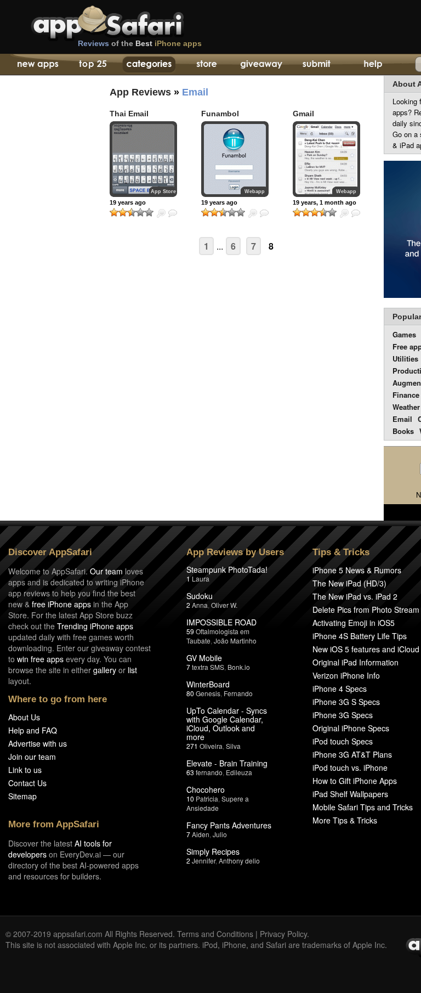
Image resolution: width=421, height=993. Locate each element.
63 (190, 772)
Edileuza (239, 772)
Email (402, 419)
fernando (209, 772)
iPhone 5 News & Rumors (356, 570)
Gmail (303, 113)
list (132, 669)
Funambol (220, 113)
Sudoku (199, 595)
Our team (106, 571)
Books (403, 431)
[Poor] (122, 212)
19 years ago (128, 202)
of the (140, 43)
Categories (148, 65)
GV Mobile (204, 657)
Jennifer (203, 860)
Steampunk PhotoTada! (227, 569)
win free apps (40, 658)
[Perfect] (149, 212)
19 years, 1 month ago (324, 202)
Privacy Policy (283, 933)
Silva (233, 746)
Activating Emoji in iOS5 (353, 622)
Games (404, 334)
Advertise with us (37, 743)
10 (190, 798)
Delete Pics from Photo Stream (365, 609)
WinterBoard (208, 684)
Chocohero (205, 789)
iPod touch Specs (342, 741)
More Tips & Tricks (344, 820)
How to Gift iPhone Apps (354, 780)
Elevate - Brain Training (227, 763)
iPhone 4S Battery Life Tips (359, 635)
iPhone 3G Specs (342, 714)
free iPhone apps (61, 604)
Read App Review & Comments (172, 213)
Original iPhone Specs (350, 728)
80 (190, 693)
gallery (104, 669)
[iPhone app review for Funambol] (235, 159)
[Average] (131, 212)
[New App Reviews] (37, 65)
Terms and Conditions (215, 933)
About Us (24, 717)
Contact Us (27, 782)
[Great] (140, 212)
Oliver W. (224, 605)
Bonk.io (238, 667)
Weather (406, 407)
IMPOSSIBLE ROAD (221, 622)
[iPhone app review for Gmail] (326, 159)
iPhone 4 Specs (339, 688)
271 (192, 746)
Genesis (208, 693)
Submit (316, 65)
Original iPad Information (355, 662)
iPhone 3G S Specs (346, 701)
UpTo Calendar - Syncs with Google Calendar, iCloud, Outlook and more (226, 723)
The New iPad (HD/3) (349, 583)
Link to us (25, 769)
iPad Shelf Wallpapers (350, 793)
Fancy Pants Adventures (228, 825)
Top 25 (93, 65)
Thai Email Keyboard (129, 118)
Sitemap (22, 796)
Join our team (32, 756)
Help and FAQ (32, 730)
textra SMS (208, 667)
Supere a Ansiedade (217, 803)
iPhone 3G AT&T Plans (352, 754)
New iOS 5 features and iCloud (365, 649)
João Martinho (235, 640)
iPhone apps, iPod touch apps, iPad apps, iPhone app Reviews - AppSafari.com (130, 21)
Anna (200, 605)
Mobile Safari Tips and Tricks (362, 807)
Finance (405, 395)
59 (190, 631)
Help (372, 65)
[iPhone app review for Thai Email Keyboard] (143, 159)
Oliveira (211, 746)
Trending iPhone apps (95, 625)
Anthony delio (239, 860)
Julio (220, 834)
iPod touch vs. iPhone (350, 767)
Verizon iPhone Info (346, 675)
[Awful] (114, 212)
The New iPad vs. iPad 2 (354, 596)
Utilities (405, 358)
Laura (200, 578)
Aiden (200, 834)
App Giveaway (260, 65)
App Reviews (140, 92)
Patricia (207, 798)
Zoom (161, 213)
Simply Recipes (213, 851)
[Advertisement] (44, 277)
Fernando (238, 693)
